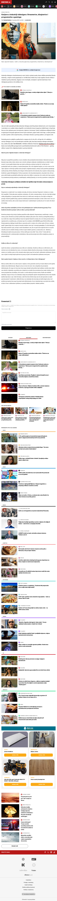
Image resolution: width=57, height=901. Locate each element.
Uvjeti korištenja (28, 884)
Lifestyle (25, 6)
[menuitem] (52, 2)
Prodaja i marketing (28, 882)
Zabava (53, 6)
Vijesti (5, 6)
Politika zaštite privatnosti (28, 887)
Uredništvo (28, 880)
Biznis (46, 6)
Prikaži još (15, 846)
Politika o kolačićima (29, 889)
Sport (11, 6)
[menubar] (52, 2)
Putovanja (32, 6)
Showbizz (17, 6)
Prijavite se (29, 328)
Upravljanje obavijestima (29, 894)
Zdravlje (39, 6)
